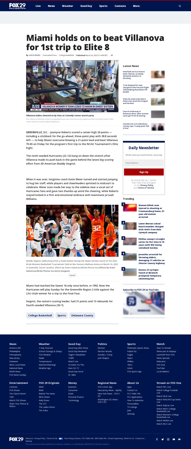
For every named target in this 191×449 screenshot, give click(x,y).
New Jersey (14, 358)
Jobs (129, 410)
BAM (41, 390)
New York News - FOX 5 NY (109, 394)
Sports (61, 315)
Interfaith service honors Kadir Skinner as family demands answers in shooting (134, 74)
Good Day (74, 344)
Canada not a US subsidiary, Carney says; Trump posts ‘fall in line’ (136, 126)
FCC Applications (134, 397)
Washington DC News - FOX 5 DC (108, 400)
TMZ (11, 397)
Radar (41, 358)
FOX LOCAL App (105, 387)
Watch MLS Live (164, 424)
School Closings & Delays (50, 351)
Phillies (130, 361)
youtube (174, 439)
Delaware (13, 361)
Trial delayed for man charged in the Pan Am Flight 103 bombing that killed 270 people (136, 88)
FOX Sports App (134, 371)
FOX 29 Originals (49, 383)
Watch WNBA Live (165, 420)
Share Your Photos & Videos (19, 405)
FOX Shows (14, 390)
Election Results (105, 351)
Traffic (71, 358)
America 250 (15, 348)
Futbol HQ (131, 351)
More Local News (17, 364)
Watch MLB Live (164, 396)
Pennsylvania (15, 354)
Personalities (133, 403)
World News (14, 371)
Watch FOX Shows (17, 400)
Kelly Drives (44, 400)
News (12, 344)
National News (16, 368)
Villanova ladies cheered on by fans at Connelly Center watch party (60, 115)
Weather (44, 344)
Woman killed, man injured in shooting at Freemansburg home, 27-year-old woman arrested (152, 211)
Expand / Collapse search (180, 6)
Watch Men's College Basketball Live (166, 410)
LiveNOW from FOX (166, 354)
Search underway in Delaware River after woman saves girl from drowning (135, 113)
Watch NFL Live (164, 387)
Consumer (73, 390)
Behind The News (47, 393)
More (136, 6)
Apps (129, 387)
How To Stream (164, 348)
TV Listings (132, 407)
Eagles (130, 354)
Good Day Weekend (77, 351)
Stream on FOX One (169, 383)
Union (130, 368)
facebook (157, 439)
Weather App (45, 368)
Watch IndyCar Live (165, 405)
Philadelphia (14, 351)
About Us (133, 383)
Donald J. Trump (105, 354)
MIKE (41, 387)
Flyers (130, 358)
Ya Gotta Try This (76, 364)
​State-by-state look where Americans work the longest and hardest (135, 101)
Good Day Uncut (75, 371)
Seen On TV (73, 368)
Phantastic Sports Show (138, 348)
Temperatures (45, 361)
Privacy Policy (146, 185)
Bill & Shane (44, 397)
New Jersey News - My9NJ (110, 390)
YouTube (161, 368)
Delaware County (82, 315)
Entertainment (18, 383)
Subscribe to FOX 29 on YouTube (141, 289)
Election (101, 348)
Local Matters (163, 371)
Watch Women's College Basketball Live (168, 415)
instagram (168, 439)
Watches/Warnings (47, 364)
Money (72, 383)
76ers (129, 364)
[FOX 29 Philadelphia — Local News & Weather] (18, 6)
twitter (162, 439)
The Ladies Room (47, 407)
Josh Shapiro (103, 358)
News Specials (163, 358)
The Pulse (43, 410)
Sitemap (131, 413)
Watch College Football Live (167, 391)
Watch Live (73, 361)
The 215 (42, 403)
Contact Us (132, 390)
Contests (13, 387)
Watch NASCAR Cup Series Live (169, 400)
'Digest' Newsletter (76, 354)
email (179, 439)
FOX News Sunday (17, 375)
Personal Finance (76, 397)
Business (72, 387)
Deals (70, 393)
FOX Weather (45, 354)
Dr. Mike (72, 375)
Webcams (161, 361)
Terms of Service (146, 187)
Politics (102, 344)
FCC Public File (133, 393)
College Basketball (66, 55)
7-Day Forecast (46, 348)
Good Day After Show (78, 348)
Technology (73, 400)
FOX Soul (161, 364)
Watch (161, 344)
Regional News (107, 383)
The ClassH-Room (17, 393)
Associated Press (50, 55)
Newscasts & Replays (166, 351)
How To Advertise (135, 400)
